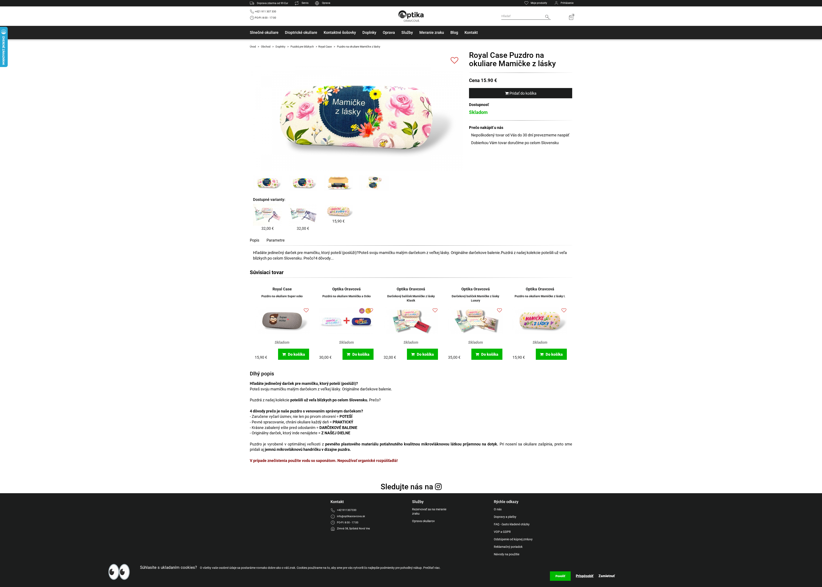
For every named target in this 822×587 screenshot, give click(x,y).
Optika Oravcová (346, 289)
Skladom (282, 342)
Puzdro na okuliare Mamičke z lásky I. (540, 296)
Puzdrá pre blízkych (302, 46)
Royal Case (325, 46)
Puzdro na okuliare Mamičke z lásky (358, 46)
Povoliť (560, 576)
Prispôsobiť (584, 576)
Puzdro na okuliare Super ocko (282, 296)
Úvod (253, 46)
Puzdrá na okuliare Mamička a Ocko (346, 296)
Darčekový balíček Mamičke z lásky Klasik (411, 298)
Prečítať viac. (432, 567)
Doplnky (280, 46)
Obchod (265, 46)
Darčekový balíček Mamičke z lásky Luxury (475, 298)
